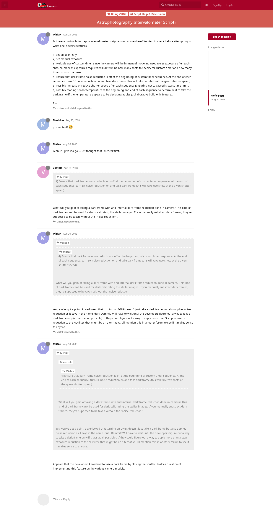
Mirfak (64, 177)
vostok (64, 242)
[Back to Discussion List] (4, 4)
